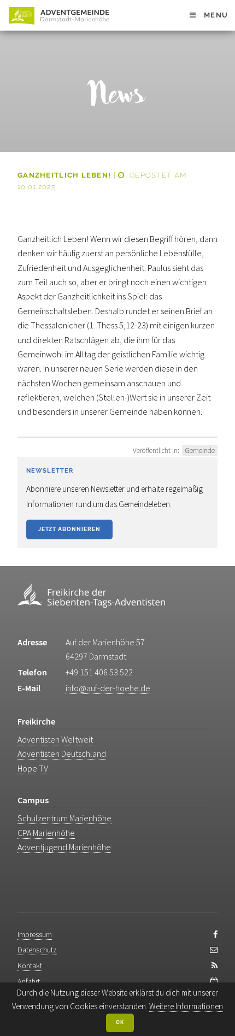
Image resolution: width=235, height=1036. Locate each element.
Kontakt (29, 965)
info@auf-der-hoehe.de (108, 687)
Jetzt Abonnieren (69, 529)
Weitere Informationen (186, 1006)
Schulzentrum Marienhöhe (64, 818)
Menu (216, 15)
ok (120, 1022)
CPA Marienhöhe (46, 832)
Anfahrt (28, 981)
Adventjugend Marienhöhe (64, 846)
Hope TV (32, 768)
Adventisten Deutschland (61, 753)
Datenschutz (37, 950)
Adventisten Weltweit (55, 739)
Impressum (34, 934)
